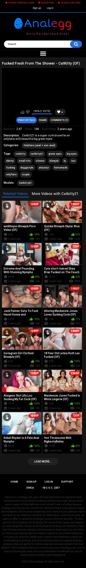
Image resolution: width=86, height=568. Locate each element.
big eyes (72, 153)
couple (26, 174)
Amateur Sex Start (70, 2)
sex (73, 160)
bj (65, 160)
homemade (60, 167)
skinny (10, 160)
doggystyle (27, 167)
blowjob (54, 160)
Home (14, 481)
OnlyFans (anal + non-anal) (39, 145)
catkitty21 (37, 153)
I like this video (22, 112)
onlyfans (11, 174)
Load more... (43, 461)
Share (43, 120)
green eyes (55, 153)
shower (40, 160)
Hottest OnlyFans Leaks (21, 2)
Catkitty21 (25, 183)
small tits (25, 160)
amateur (44, 167)
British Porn (47, 2)
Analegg (38, 561)
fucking (10, 167)
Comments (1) (59, 120)
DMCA (30, 487)
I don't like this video (28, 112)
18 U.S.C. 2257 (51, 487)
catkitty (20, 153)
